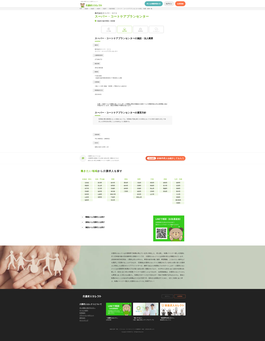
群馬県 (113, 185)
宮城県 (87, 191)
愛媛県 (165, 188)
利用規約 (82, 313)
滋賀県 (139, 191)
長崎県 (178, 188)
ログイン (167, 296)
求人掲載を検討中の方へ (87, 308)
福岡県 (178, 182)
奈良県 (139, 194)
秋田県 (87, 194)
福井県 (100, 191)
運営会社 (82, 318)
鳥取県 (152, 182)
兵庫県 (139, 185)
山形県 (87, 197)
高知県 (165, 191)
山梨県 (100, 194)
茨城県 (113, 188)
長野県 (100, 197)
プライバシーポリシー (87, 315)
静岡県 (126, 188)
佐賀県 (178, 185)
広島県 (152, 191)
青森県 (87, 185)
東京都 (113, 191)
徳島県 (165, 182)
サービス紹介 (84, 310)
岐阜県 (126, 185)
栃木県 (113, 182)
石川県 (100, 188)
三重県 (126, 191)
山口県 (152, 194)
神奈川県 (113, 194)
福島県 (87, 200)
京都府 (139, 188)
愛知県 (126, 182)
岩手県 (87, 188)
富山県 (100, 185)
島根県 (152, 185)
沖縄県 (178, 203)
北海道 (87, 182)
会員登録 (179, 296)
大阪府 (139, 182)
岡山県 (152, 188)
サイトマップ (84, 320)
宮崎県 (178, 197)
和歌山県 (139, 197)
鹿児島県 (178, 200)
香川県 (165, 185)
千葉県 (113, 197)
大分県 (178, 194)
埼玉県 (113, 200)
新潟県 (100, 182)
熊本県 (178, 191)
